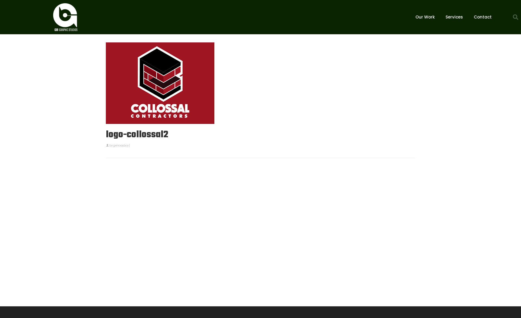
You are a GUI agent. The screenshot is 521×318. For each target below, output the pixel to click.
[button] (515, 17)
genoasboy (121, 145)
